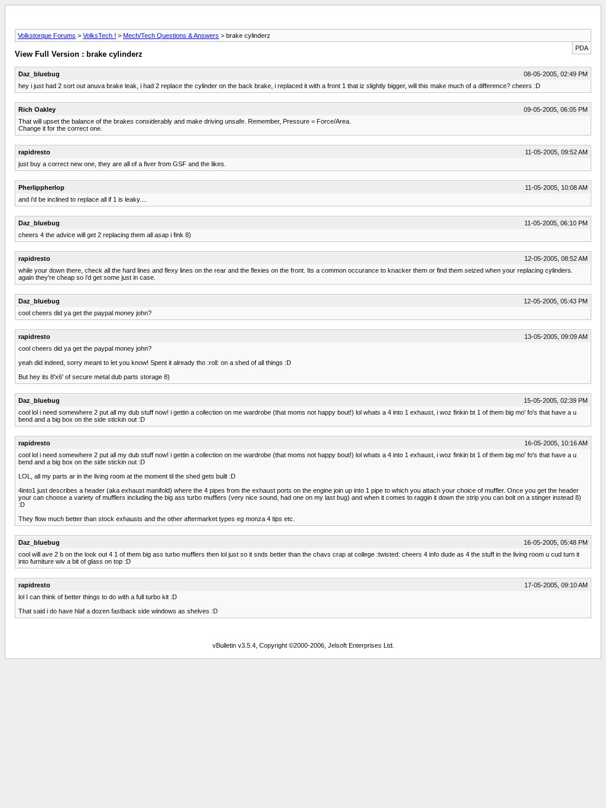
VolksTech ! (99, 35)
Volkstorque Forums (47, 35)
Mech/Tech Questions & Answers (171, 35)
